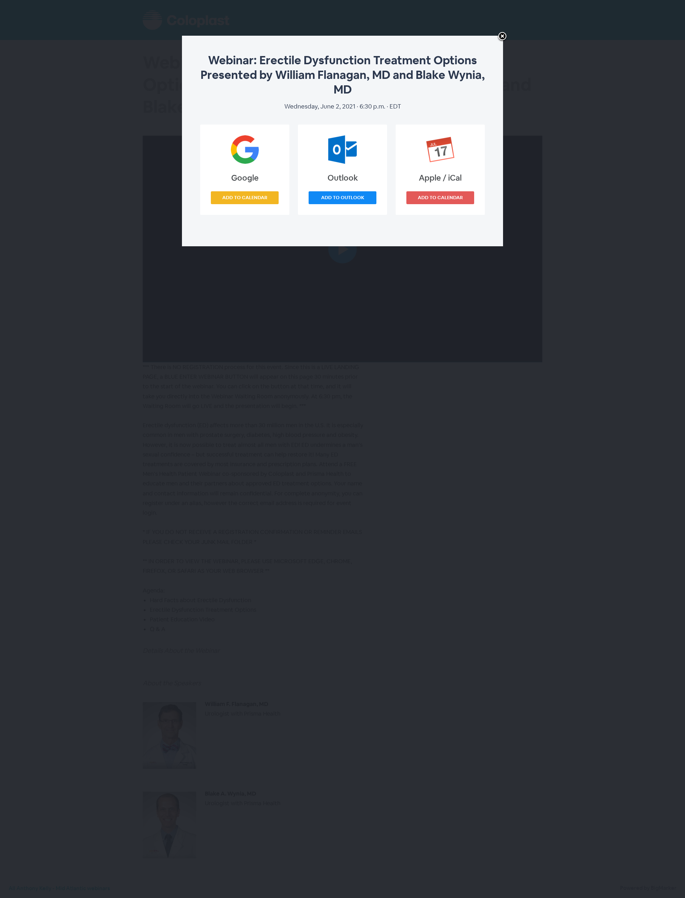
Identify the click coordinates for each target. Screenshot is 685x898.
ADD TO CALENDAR (244, 198)
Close (502, 36)
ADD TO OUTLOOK (342, 198)
